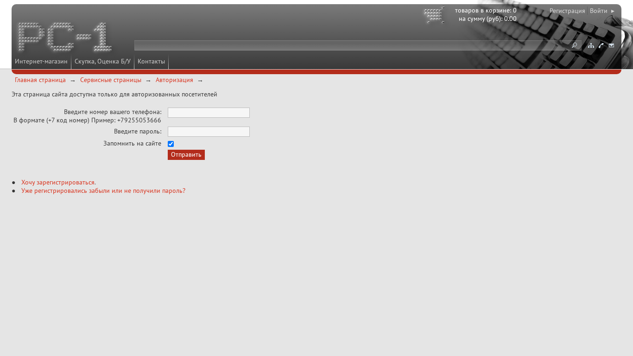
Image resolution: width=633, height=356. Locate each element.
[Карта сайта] (591, 45)
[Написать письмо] (611, 45)
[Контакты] (601, 45)
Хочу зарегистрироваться (58, 182)
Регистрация (567, 10)
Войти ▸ (602, 10)
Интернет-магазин (41, 61)
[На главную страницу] (66, 38)
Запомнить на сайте (132, 143)
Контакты (151, 61)
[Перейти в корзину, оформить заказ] (435, 16)
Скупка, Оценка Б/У (103, 61)
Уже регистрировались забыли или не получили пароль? (103, 190)
